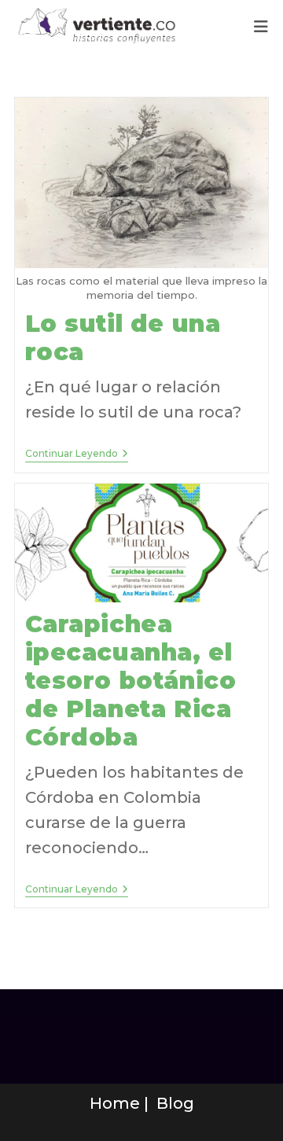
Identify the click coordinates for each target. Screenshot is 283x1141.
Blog (175, 1103)
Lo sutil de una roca (123, 337)
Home (115, 1103)
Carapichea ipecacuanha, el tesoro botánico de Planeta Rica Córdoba (131, 680)
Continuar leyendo (76, 453)
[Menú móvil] (261, 26)
